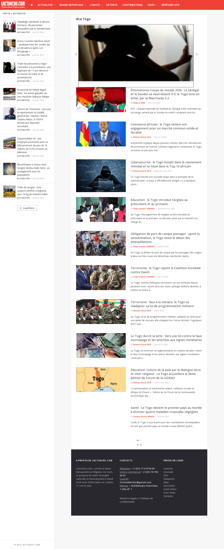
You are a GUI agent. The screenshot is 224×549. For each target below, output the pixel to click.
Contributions (132, 4)
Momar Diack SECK (142, 137)
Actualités (45, 4)
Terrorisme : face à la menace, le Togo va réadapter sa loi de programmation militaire (162, 304)
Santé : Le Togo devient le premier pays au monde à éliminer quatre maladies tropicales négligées (166, 410)
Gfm (165, 475)
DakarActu (169, 478)
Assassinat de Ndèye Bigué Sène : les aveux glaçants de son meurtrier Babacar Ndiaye (33, 93)
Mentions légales (129, 498)
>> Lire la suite (84, 485)
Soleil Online (169, 489)
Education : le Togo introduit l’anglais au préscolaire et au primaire (159, 202)
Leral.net (168, 468)
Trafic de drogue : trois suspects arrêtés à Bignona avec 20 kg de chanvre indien (32, 191)
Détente (112, 4)
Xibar (166, 482)
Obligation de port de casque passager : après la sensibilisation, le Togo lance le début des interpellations (165, 238)
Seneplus (168, 496)
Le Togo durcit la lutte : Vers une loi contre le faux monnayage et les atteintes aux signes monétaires (166, 338)
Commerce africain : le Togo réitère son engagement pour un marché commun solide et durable (164, 128)
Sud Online (169, 485)
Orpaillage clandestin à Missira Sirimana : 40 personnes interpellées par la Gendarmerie (33, 25)
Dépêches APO (171, 4)
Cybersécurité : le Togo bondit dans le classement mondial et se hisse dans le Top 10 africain (166, 164)
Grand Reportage (71, 4)
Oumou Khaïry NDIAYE (143, 416)
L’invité (95, 4)
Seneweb (168, 471)
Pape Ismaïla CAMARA (144, 208)
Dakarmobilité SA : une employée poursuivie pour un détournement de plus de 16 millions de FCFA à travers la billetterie (32, 145)
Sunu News (169, 492)
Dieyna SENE (139, 103)
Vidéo (151, 4)
